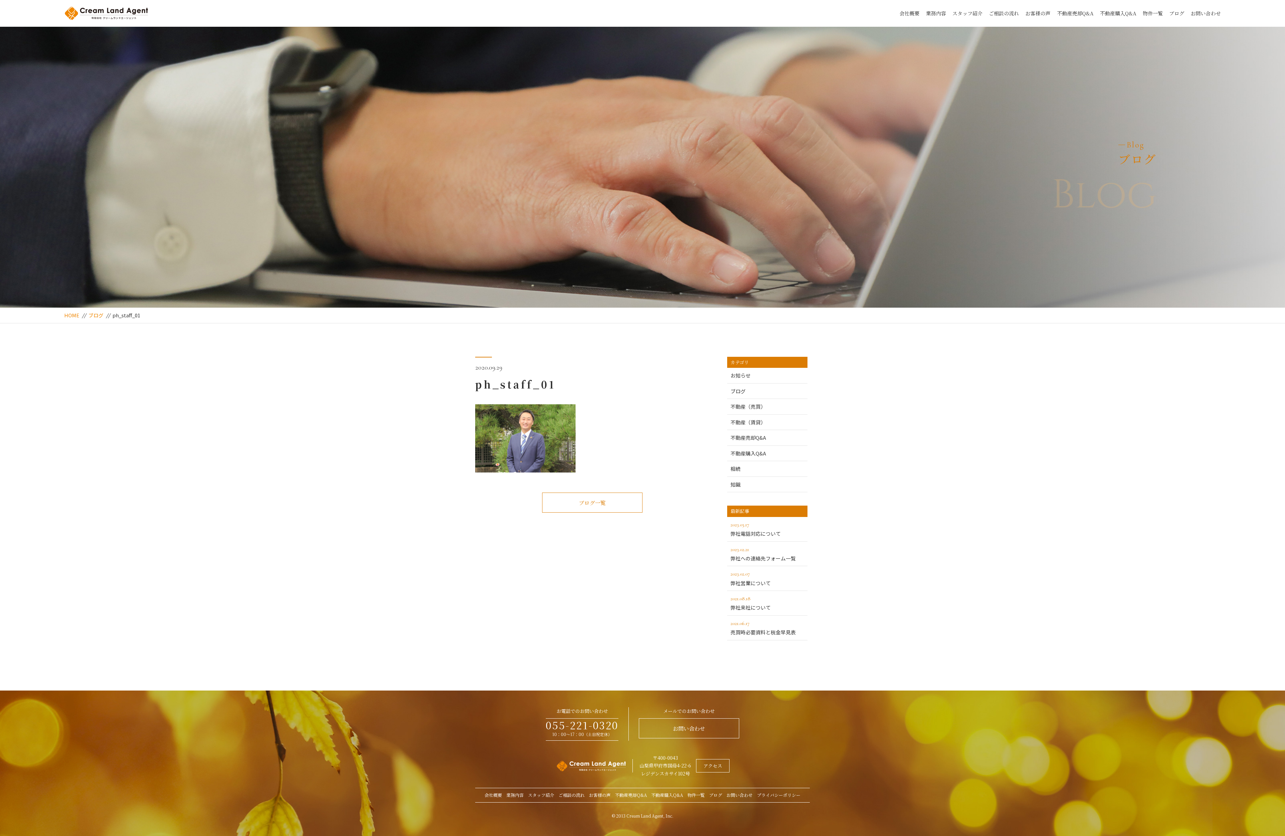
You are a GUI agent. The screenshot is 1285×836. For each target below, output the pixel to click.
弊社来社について (751, 603)
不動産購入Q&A (1118, 13)
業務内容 (936, 13)
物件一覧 (1153, 13)
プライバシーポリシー (778, 795)
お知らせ (741, 375)
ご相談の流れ (1004, 13)
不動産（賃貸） (748, 422)
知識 (736, 484)
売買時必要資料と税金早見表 (763, 628)
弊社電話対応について (756, 529)
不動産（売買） (748, 406)
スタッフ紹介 (967, 13)
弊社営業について (751, 578)
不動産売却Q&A (1075, 13)
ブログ (1176, 13)
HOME (71, 315)
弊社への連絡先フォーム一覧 (763, 554)
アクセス (712, 765)
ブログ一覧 (592, 503)
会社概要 (910, 13)
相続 (736, 468)
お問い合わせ (1206, 13)
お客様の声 (1037, 13)
